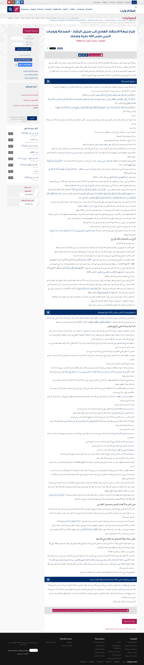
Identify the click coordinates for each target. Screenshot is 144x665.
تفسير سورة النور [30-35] (30, 133)
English (104, 2)
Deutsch (120, 2)
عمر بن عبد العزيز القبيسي (31, 142)
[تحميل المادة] (83, 55)
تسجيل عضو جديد (31, 74)
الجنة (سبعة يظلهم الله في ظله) (29, 165)
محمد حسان (35, 167)
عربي (134, 2)
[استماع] (86, 55)
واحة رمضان (100, 646)
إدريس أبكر (35, 179)
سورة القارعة (34, 140)
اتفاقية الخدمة (12, 650)
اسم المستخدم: (29, 37)
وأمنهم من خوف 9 (30, 100)
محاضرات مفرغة (131, 649)
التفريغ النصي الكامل (95, 55)
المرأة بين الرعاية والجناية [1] (30, 146)
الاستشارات (57, 9)
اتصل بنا (25, 654)
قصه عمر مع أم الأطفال (31, 177)
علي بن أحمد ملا (34, 161)
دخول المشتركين (23, 49)
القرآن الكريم (132, 642)
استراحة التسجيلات (114, 658)
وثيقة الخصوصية (23, 650)
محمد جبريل (35, 154)
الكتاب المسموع (131, 656)
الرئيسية (89, 9)
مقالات (72, 9)
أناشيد (118, 642)
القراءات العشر (99, 656)
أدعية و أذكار (116, 655)
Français (112, 2)
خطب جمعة (132, 652)
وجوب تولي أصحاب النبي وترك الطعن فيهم (120, 629)
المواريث (33, 9)
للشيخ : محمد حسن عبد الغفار (90, 41)
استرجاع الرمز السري (30, 71)
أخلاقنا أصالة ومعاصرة (29, 95)
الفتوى (65, 9)
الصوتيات (48, 9)
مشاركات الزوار (51, 642)
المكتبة (40, 9)
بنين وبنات (24, 9)
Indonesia (96, 2)
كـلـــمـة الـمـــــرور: (29, 43)
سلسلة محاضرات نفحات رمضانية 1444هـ (25, 107)
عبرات (36, 171)
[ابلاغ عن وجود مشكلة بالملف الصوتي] (79, 55)
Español (128, 2)
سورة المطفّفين (34, 152)
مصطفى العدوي (34, 135)
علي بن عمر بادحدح (33, 148)
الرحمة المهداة (99, 642)
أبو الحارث (35, 173)
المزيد (32, 118)
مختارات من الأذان (114, 651)
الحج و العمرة (99, 649)
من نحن (19, 654)
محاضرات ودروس (131, 646)
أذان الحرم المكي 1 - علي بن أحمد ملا (28, 158)
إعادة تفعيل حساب (31, 78)
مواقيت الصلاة (67, 646)
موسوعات (80, 9)
